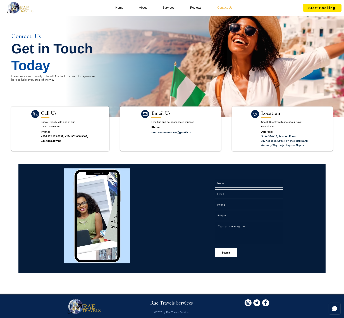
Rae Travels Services (171, 303)
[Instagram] (248, 302)
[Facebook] (265, 302)
